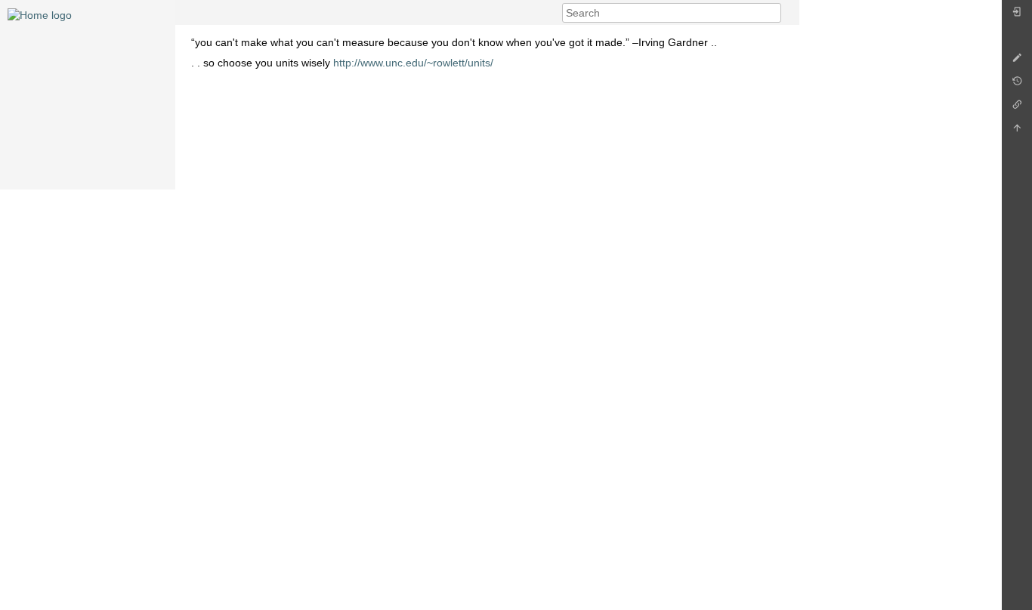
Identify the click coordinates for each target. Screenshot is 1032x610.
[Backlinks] (1017, 108)
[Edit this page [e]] (1017, 61)
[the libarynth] (40, 14)
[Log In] (1017, 15)
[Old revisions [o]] (1017, 85)
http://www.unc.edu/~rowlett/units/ (413, 63)
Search (773, 13)
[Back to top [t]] (1017, 131)
